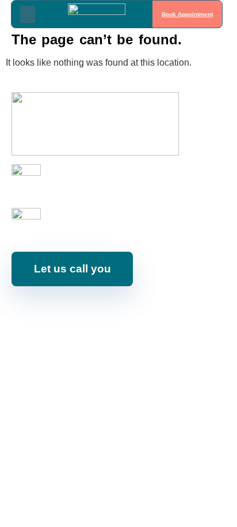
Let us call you (72, 269)
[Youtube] (98, 312)
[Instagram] (72, 312)
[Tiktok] (176, 312)
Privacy (212, 342)
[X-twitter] (150, 312)
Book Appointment (187, 14)
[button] (27, 14)
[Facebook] (46, 312)
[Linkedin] (124, 312)
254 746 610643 (76, 184)
